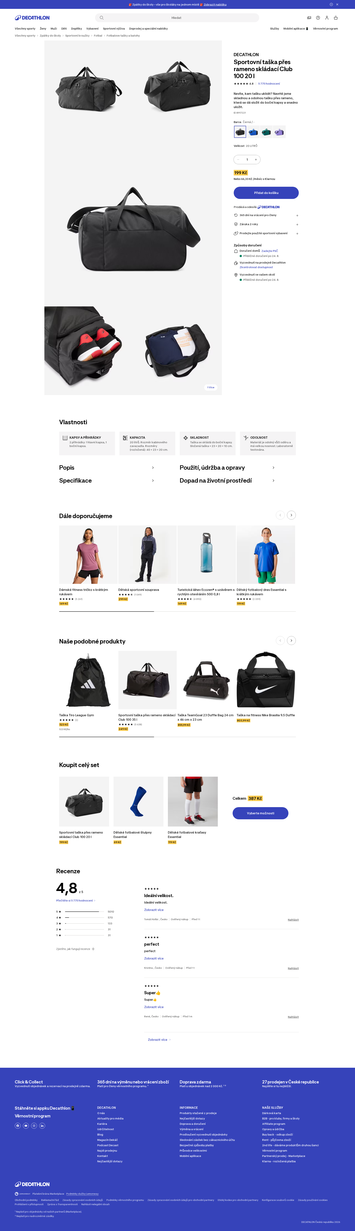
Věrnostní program (325, 28)
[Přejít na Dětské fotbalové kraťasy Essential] (193, 802)
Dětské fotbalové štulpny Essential (133, 835)
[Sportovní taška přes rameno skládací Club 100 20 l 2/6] (88, 84)
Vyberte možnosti (260, 813)
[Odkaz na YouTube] (26, 1126)
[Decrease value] (238, 159)
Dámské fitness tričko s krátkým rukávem (84, 592)
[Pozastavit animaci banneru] (331, 4)
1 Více (210, 387)
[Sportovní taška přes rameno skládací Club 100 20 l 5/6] (177, 350)
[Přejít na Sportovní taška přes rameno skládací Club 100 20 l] (84, 802)
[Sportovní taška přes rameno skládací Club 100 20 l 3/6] (133, 217)
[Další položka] (291, 515)
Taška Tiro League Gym (76, 715)
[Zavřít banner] (337, 4)
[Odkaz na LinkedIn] (42, 1126)
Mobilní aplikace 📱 (296, 28)
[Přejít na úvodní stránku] (32, 17)
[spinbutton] (247, 159)
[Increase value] (255, 159)
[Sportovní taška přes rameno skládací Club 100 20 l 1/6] (177, 84)
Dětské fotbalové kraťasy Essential (187, 835)
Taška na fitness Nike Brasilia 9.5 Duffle (266, 715)
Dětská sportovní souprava (138, 590)
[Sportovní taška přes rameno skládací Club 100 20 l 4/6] (88, 350)
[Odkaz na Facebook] (18, 1126)
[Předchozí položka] (280, 515)
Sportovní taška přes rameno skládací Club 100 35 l (147, 717)
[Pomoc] (318, 17)
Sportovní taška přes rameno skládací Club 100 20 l (81, 835)
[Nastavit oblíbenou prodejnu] (309, 17)
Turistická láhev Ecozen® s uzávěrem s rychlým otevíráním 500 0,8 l (206, 592)
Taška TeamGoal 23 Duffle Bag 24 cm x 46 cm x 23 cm (206, 717)
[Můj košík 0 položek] (335, 17)
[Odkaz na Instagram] (34, 1126)
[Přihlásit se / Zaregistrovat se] (326, 17)
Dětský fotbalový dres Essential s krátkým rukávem (262, 592)
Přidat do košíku (266, 193)
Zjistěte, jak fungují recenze (73, 948)
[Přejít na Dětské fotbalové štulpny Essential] (138, 802)
